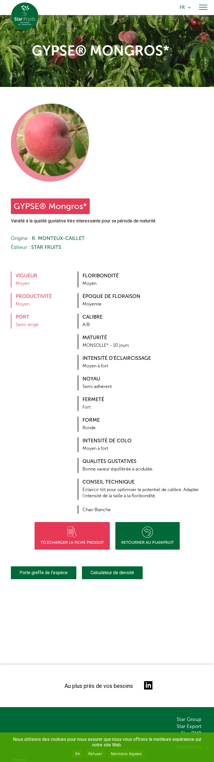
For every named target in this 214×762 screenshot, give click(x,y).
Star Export (189, 726)
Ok (77, 753)
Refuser (95, 753)
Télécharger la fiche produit (72, 542)
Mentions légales (126, 753)
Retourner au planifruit (147, 542)
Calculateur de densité (112, 572)
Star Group (189, 719)
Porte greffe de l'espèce (44, 572)
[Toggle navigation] (203, 7)
